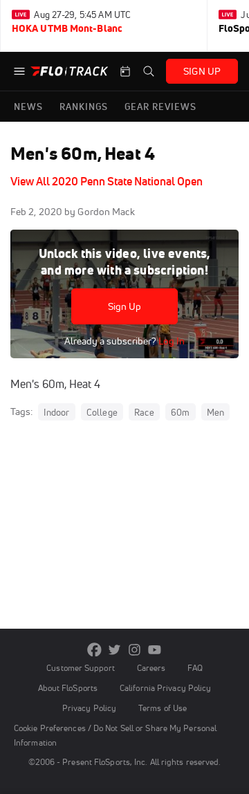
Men (216, 412)
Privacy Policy (89, 708)
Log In (170, 341)
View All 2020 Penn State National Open (106, 181)
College (102, 412)
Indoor (56, 412)
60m (180, 412)
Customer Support (80, 668)
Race (144, 412)
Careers (151, 668)
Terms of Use (162, 708)
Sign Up (125, 306)
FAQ (194, 668)
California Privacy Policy (165, 688)
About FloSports (68, 688)
